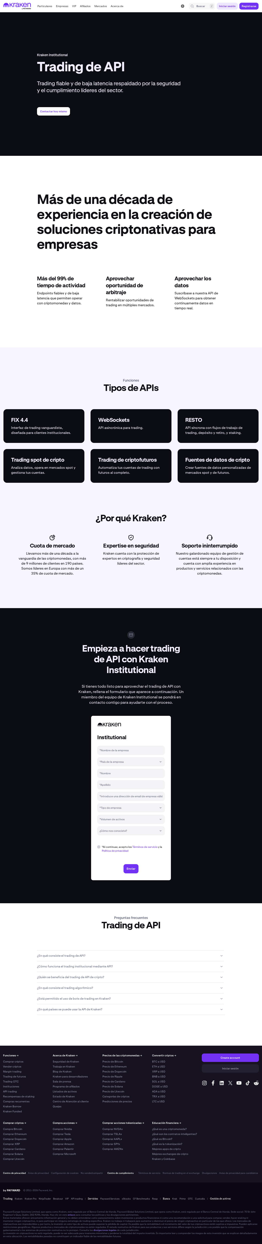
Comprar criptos (13, 1061)
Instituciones (11, 1086)
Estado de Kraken (64, 1096)
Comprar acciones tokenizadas (123, 1123)
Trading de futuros (14, 1076)
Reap (155, 1198)
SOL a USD (158, 1081)
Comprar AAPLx (112, 1139)
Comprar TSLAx (112, 1134)
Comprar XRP (11, 1144)
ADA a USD (159, 1091)
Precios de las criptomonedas (122, 1055)
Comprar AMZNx (112, 1149)
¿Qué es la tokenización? (167, 1144)
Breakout (58, 1198)
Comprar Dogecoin (14, 1139)
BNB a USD (159, 1076)
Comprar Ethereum (15, 1134)
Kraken (18, 1198)
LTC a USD (158, 1101)
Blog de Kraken (62, 1071)
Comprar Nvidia (62, 1129)
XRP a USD (158, 1071)
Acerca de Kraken (65, 1055)
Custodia (200, 1198)
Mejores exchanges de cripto (170, 1154)
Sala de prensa (62, 1081)
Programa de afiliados (66, 1086)
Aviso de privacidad (38, 1173)
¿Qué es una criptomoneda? (169, 1129)
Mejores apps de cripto (166, 1149)
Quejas (57, 1106)
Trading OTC (11, 1081)
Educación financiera (166, 1123)
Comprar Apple (62, 1139)
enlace (71, 1214)
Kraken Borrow (12, 1106)
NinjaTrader (45, 1198)
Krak (174, 1198)
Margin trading (12, 1071)
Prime (183, 1198)
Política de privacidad (115, 850)
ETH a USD (158, 1066)
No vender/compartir (92, 1173)
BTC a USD (158, 1061)
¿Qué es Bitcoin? (162, 1139)
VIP (67, 1198)
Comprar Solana (13, 1154)
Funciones (10, 1055)
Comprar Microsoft (64, 1154)
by (11, 1190)
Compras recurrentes (16, 1101)
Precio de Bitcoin (112, 1061)
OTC (190, 1198)
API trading (10, 1091)
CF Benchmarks (141, 1198)
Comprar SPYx (111, 1144)
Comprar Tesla (62, 1134)
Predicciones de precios (117, 1101)
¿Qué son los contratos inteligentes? (174, 1134)
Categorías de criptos (115, 1096)
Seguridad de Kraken (66, 1061)
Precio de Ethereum (114, 1066)
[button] (44, 6)
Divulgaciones (209, 1173)
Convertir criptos (164, 1055)
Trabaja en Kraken (64, 1066)
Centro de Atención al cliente (71, 1101)
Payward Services (109, 1198)
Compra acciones (65, 1123)
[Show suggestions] (160, 762)
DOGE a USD (160, 1086)
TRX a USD (158, 1096)
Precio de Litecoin (113, 1091)
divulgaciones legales (104, 1230)
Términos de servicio (144, 847)
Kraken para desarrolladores (70, 1076)
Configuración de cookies (64, 1173)
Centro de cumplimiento (120, 1173)
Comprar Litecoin (13, 1159)
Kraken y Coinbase (163, 1159)
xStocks (126, 1198)
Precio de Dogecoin (114, 1071)
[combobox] (128, 762)
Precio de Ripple (112, 1076)
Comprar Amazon (63, 1144)
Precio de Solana (112, 1086)
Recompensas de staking (19, 1096)
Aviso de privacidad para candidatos (238, 1173)
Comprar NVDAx (112, 1129)
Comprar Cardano (14, 1149)
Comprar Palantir (63, 1149)
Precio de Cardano (113, 1081)
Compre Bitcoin (12, 1129)
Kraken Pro (30, 1198)
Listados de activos (65, 1091)
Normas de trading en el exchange (181, 1173)
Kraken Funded (12, 1111)
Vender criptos (12, 1066)
